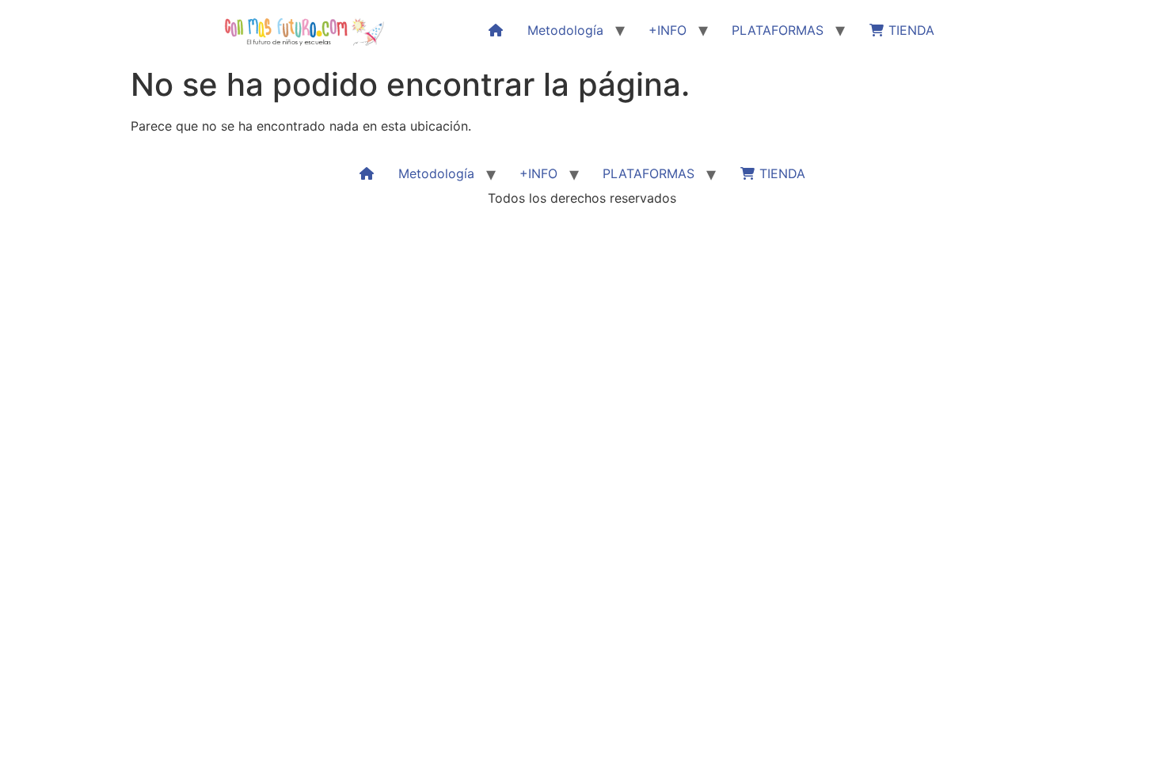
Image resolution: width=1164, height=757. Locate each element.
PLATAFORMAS (778, 30)
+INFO (668, 30)
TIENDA (909, 30)
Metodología (565, 30)
